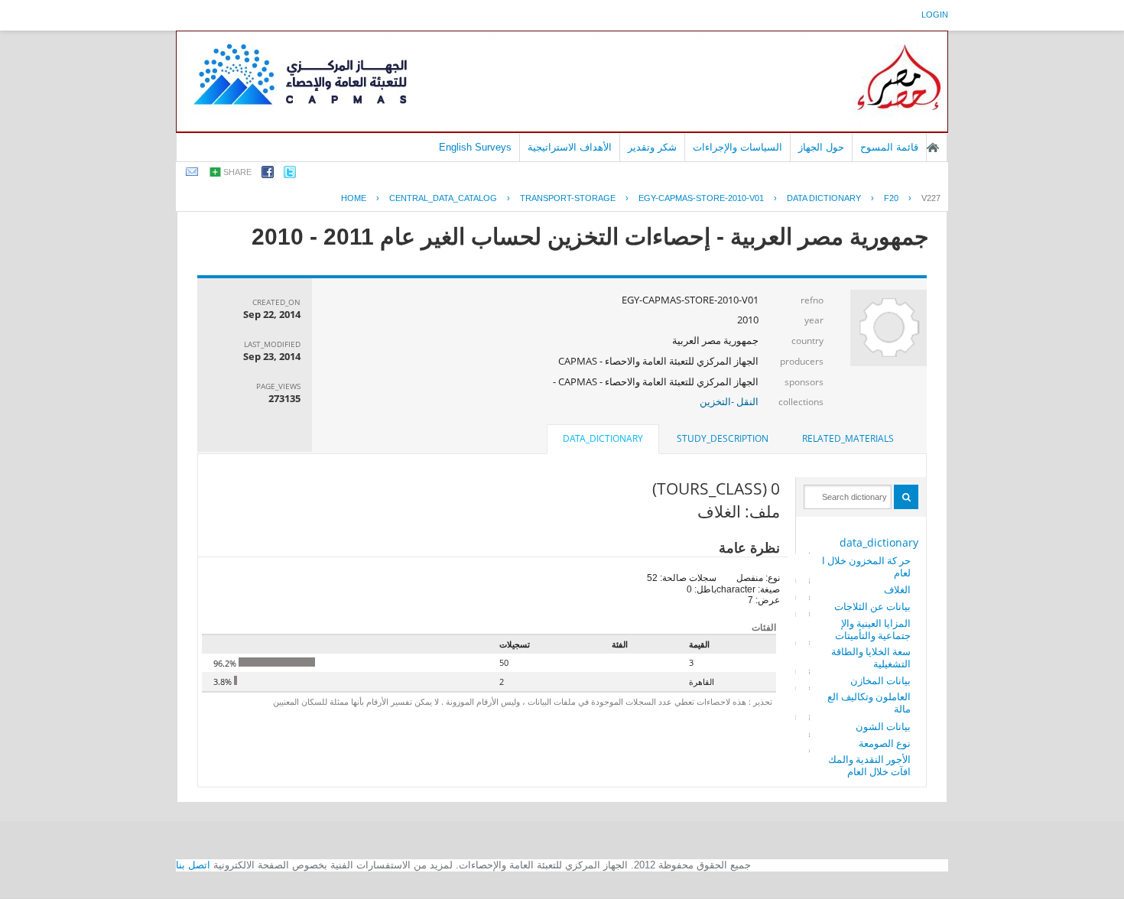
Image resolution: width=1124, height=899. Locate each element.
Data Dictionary (824, 198)
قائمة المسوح (889, 147)
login (934, 14)
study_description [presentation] (722, 438)
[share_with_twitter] (290, 174)
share (237, 172)
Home (353, 198)
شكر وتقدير (652, 147)
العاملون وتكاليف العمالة (869, 702)
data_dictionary (879, 542)
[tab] (848, 438)
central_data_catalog (443, 198)
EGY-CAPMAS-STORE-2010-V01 (701, 198)
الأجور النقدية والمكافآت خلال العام (869, 765)
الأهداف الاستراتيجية (570, 147)
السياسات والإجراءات (737, 147)
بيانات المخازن (880, 680)
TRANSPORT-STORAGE (568, 198)
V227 (930, 198)
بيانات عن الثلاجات (872, 606)
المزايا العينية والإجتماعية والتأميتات (873, 629)
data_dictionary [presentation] (603, 438)
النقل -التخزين (729, 401)
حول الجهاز (821, 147)
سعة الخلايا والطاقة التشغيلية (871, 657)
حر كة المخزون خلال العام (866, 566)
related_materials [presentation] (848, 438)
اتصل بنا (193, 865)
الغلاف (897, 589)
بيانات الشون (883, 726)
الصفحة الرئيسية (933, 147)
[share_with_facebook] (268, 174)
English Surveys (475, 147)
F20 (891, 198)
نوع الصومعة (885, 743)
